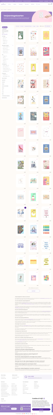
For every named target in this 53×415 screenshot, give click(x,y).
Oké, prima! (41, 409)
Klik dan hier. (43, 406)
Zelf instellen (41, 411)
